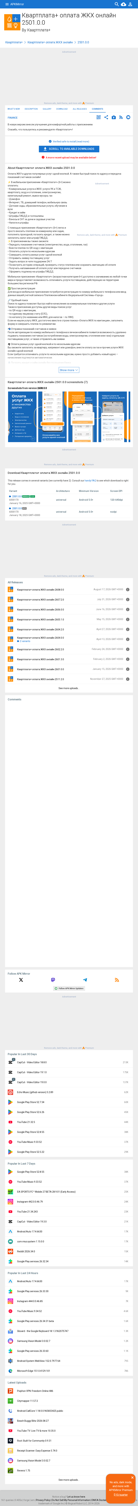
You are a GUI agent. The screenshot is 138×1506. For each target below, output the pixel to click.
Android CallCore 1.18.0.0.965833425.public (40, 1411)
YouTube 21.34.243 (27, 1211)
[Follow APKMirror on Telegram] (85, 981)
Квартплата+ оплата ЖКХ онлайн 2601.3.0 (40, 659)
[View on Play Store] (114, 117)
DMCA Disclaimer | (102, 1500)
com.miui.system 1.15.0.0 (30, 1241)
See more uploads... (69, 688)
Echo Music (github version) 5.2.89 (35, 1092)
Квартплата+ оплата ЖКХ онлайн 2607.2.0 (40, 599)
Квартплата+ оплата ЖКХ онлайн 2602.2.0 (40, 649)
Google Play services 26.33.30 (32, 1291)
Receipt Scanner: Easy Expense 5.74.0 (37, 1450)
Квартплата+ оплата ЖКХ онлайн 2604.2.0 (40, 629)
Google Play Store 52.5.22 (30, 1152)
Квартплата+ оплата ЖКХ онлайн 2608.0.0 (40, 589)
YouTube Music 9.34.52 (29, 1311)
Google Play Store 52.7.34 (30, 1102)
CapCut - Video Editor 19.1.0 (32, 1072)
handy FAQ (90, 480)
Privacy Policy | (44, 1500)
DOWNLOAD (62, 109)
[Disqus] (69, 834)
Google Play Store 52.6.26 (30, 1112)
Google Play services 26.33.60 (32, 1351)
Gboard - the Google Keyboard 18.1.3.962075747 (42, 1331)
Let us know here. (76, 1496)
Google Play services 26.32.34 (32, 1261)
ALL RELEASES (80, 109)
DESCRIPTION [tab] (31, 109)
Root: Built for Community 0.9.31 (34, 1440)
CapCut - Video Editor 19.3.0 (32, 1221)
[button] (99, 117)
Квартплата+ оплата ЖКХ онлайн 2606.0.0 (40, 609)
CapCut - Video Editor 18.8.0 (32, 1062)
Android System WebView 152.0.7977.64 (38, 1361)
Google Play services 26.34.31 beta (35, 1321)
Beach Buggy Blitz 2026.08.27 (33, 1420)
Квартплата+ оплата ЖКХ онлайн (50, 42)
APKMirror (17, 4)
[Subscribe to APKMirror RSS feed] (117, 981)
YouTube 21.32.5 (26, 1122)
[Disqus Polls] (69, 746)
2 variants (25, 641)
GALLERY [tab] (47, 109)
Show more (67, 370)
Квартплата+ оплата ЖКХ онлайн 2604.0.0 (40, 637)
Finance (13, 117)
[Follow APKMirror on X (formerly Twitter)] (21, 981)
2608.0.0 (42, 388)
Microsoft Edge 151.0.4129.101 (33, 1371)
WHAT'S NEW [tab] (14, 109)
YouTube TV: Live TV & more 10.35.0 (36, 1430)
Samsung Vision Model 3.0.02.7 (33, 1341)
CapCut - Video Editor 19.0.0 (32, 1082)
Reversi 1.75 (23, 1470)
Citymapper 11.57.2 (27, 1401)
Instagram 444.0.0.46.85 (30, 1301)
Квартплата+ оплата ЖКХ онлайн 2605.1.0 (40, 619)
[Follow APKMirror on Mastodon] (53, 981)
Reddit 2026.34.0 (26, 1251)
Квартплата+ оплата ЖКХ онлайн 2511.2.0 (40, 679)
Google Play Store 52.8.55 (30, 1132)
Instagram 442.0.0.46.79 (30, 1201)
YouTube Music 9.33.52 (29, 1142)
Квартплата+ (38, 30)
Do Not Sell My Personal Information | (72, 1500)
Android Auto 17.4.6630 (29, 1231)
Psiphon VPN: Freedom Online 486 (35, 1391)
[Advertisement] (69, 77)
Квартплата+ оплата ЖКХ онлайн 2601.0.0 (40, 669)
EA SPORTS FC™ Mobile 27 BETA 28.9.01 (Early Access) (46, 1191)
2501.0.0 (17, 496)
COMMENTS (97, 109)
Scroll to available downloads (71, 148)
